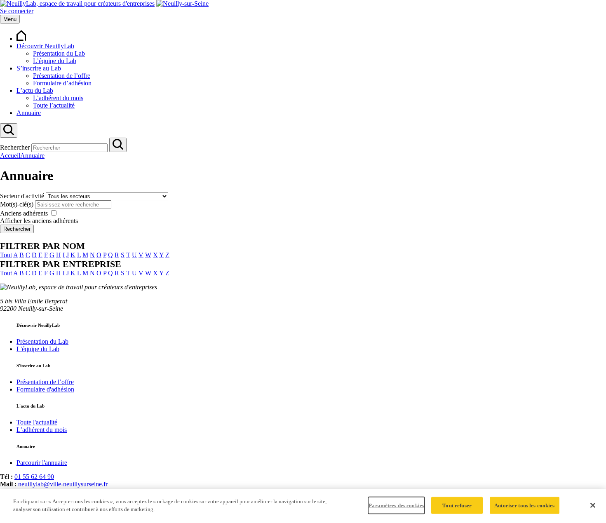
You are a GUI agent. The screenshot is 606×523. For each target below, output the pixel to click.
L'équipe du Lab (37, 348)
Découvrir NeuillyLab (45, 45)
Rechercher (15, 147)
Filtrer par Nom (42, 246)
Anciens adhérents (24, 213)
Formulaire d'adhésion (45, 389)
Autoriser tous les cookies (524, 505)
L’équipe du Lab (54, 60)
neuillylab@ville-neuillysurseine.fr (63, 484)
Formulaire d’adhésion (62, 83)
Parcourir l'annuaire (41, 462)
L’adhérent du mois (58, 97)
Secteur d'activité (22, 195)
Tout (6, 254)
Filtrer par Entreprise (60, 264)
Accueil (10, 155)
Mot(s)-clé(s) (16, 204)
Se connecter (16, 10)
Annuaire (28, 112)
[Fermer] (593, 505)
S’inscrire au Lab (38, 68)
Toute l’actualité (54, 105)
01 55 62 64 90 (34, 476)
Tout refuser (457, 505)
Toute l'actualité (36, 422)
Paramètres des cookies (396, 505)
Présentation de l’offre (61, 75)
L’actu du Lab (34, 90)
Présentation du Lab (59, 53)
